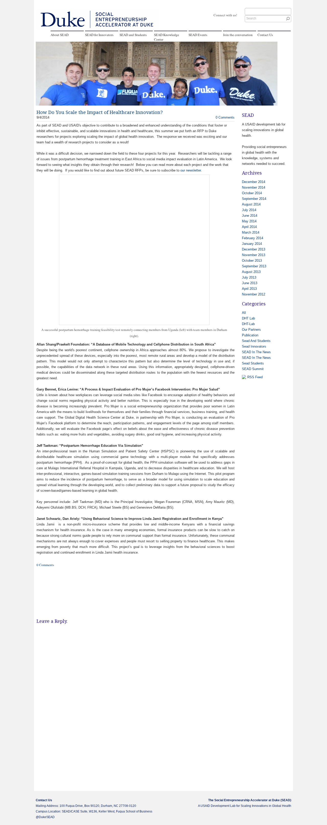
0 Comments (225, 117)
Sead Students (253, 363)
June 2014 (249, 215)
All (244, 313)
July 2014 (249, 210)
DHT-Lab (248, 324)
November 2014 (253, 187)
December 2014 (253, 182)
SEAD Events (198, 34)
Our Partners (251, 329)
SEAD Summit (253, 369)
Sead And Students (256, 341)
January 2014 (252, 244)
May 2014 (249, 221)
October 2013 (252, 260)
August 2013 (251, 272)
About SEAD (59, 34)
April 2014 (249, 227)
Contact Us (265, 34)
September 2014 (254, 199)
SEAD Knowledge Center (166, 37)
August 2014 (251, 204)
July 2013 (249, 277)
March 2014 (250, 232)
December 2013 (253, 249)
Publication (250, 335)
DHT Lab (248, 318)
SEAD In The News (256, 352)
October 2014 (252, 193)
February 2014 (252, 238)
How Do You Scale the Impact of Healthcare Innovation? (100, 112)
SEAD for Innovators (99, 34)
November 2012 (253, 294)
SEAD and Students (133, 34)
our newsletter (190, 170)
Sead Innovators (254, 346)
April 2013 (249, 289)
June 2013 (249, 283)
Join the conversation (238, 34)
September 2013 (254, 266)
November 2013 (253, 255)
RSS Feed (255, 377)
